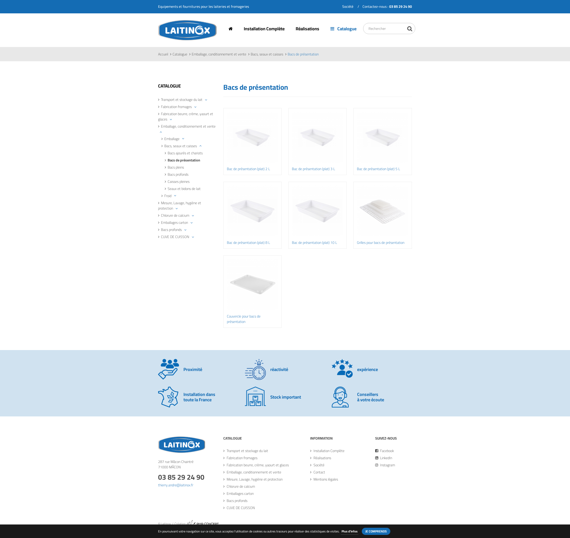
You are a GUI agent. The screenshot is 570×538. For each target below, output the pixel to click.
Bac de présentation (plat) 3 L (313, 168)
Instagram (387, 465)
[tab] (187, 99)
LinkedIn (385, 458)
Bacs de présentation (184, 160)
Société (347, 6)
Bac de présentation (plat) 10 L (314, 242)
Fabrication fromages (176, 106)
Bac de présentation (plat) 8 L (248, 242)
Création (197, 524)
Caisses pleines (178, 181)
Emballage (171, 138)
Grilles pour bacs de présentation (380, 242)
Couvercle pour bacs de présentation (244, 319)
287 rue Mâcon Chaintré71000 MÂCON (175, 464)
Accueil (163, 54)
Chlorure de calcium (175, 215)
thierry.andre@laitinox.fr (175, 485)
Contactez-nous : (387, 6)
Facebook (386, 450)
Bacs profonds (178, 174)
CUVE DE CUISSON (175, 236)
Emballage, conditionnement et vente (219, 54)
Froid (167, 195)
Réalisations (307, 28)
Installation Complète (264, 28)
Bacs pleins (176, 167)
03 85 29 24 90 (181, 477)
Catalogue (346, 28)
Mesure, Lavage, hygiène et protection (179, 206)
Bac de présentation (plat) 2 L (248, 168)
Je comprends (376, 531)
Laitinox (163, 452)
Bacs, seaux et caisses (267, 54)
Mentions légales (326, 479)
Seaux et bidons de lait (184, 188)
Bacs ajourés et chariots (185, 153)
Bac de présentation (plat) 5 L (378, 168)
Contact (319, 472)
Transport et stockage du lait (181, 99)
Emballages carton (174, 222)
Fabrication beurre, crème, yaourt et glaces (185, 116)
